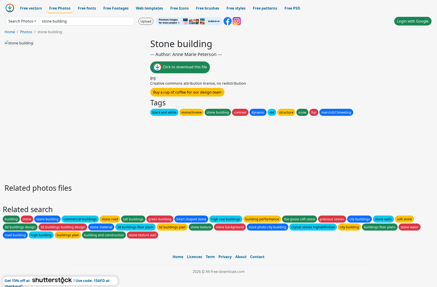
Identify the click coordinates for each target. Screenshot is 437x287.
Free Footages (116, 8)
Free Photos (60, 8)
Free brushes (207, 8)
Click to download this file (184, 66)
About (240, 256)
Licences (194, 256)
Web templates (149, 8)
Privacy (225, 256)
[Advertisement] (140, 148)
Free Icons (179, 8)
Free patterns (265, 8)
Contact (257, 256)
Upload (145, 21)
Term (210, 256)
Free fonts (87, 8)
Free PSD (292, 8)
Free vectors (31, 8)
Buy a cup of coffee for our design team (187, 92)
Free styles (236, 8)
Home (10, 31)
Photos (26, 31)
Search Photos (20, 21)
